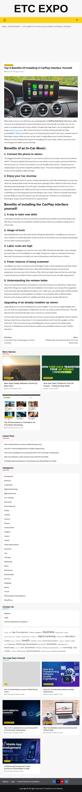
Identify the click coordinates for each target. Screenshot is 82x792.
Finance (7, 519)
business (48, 632)
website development (58, 651)
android (6, 632)
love (5, 644)
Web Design (21, 651)
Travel (6, 591)
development (33, 636)
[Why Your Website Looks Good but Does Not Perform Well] (61, 712)
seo (22, 647)
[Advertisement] (41, 45)
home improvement (50, 641)
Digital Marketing (10, 489)
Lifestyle (7, 557)
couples (17, 636)
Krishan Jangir (9, 427)
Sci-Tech (7, 579)
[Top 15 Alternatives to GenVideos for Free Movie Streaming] (21, 407)
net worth (42, 644)
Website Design (45, 651)
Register (7, 613)
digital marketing (47, 636)
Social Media (30, 647)
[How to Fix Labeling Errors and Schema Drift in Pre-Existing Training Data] (21, 712)
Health (6, 540)
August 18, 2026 (58, 732)
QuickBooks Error (63, 644)
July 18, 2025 (54, 388)
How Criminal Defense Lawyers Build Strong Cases (23, 444)
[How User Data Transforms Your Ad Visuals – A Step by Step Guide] (61, 368)
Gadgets (7, 532)
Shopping (7, 583)
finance (13, 641)
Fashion (7, 515)
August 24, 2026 (20, 694)
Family (6, 510)
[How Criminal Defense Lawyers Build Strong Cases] (21, 674)
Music (6, 566)
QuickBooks (51, 644)
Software (39, 648)
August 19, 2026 (19, 732)
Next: (61, 340)
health (26, 640)
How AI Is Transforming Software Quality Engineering (24, 448)
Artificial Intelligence (35, 632)
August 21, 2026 (58, 694)
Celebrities (8, 485)
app (10, 632)
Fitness (7, 523)
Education (8, 502)
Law (5, 553)
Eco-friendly (9, 498)
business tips (59, 632)
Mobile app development (27, 644)
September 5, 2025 (16, 388)
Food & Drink (9, 527)
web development (33, 651)
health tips (34, 641)
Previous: (19, 340)
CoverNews (48, 788)
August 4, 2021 (19, 71)
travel (7, 651)
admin (7, 388)
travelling (13, 651)
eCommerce (60, 636)
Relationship (9, 574)
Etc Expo (41, 9)
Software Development (50, 648)
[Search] (77, 20)
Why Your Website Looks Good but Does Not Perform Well (26, 457)
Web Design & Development (14, 596)
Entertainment (9, 65)
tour (75, 647)
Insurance (8, 549)
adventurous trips (15, 130)
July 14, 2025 (19, 427)
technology (67, 647)
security (17, 647)
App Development (20, 632)
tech (60, 647)
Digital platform (10, 493)
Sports (6, 587)
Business (7, 481)
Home (39, 641)
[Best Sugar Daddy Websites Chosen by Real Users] (21, 368)
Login (6, 617)
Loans (73, 641)
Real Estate (8, 570)
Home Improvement (11, 545)
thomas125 (9, 71)
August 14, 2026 (19, 771)
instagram (61, 641)
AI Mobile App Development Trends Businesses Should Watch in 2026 (30, 461)
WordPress (8, 600)
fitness (18, 641)
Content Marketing (9, 636)
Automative (8, 476)
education (70, 636)
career (66, 632)
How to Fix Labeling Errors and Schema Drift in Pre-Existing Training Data (31, 453)
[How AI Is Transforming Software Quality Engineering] (61, 674)
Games (6, 536)
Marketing (8, 562)
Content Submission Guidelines (16, 622)
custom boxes (25, 636)
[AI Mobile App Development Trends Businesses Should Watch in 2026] (21, 751)
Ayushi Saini (48, 694)
